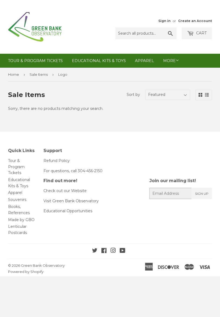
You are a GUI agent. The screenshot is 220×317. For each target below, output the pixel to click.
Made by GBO (21, 219)
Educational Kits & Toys (99, 60)
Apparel (144, 60)
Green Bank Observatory (43, 265)
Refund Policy (56, 160)
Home (13, 74)
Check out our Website (65, 190)
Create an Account (195, 21)
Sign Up (201, 194)
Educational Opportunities (67, 210)
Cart (201, 33)
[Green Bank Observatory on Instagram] (113, 251)
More (169, 60)
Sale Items (39, 74)
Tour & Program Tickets (35, 60)
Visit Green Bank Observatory (71, 201)
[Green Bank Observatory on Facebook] (104, 251)
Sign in (164, 21)
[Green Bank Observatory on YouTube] (122, 251)
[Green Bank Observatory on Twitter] (94, 251)
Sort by (133, 94)
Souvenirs (17, 199)
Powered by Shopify (25, 271)
